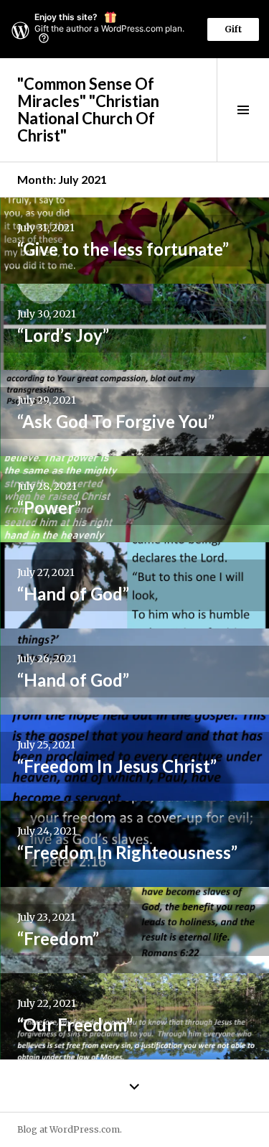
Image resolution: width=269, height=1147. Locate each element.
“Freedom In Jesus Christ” (117, 766)
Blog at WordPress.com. (69, 1129)
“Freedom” (58, 938)
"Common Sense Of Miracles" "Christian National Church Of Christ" (88, 109)
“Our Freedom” (75, 1024)
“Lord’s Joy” (63, 335)
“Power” (49, 507)
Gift (233, 29)
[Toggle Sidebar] (243, 110)
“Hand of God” (73, 593)
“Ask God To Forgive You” (115, 421)
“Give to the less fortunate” (123, 248)
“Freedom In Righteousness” (127, 852)
